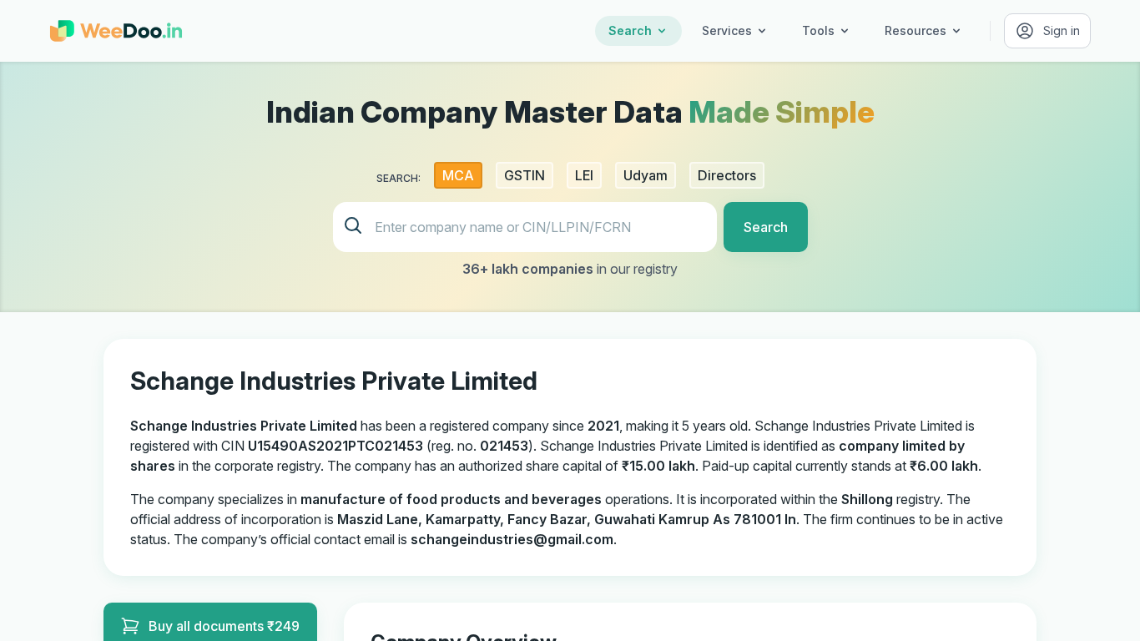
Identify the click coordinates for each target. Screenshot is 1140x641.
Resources (915, 30)
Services (727, 30)
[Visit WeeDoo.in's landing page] (116, 31)
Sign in (1061, 30)
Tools (818, 30)
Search (630, 30)
